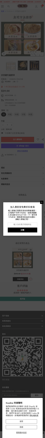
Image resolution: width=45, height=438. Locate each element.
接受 (21, 421)
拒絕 (21, 427)
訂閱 (22, 230)
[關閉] (41, 202)
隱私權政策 (33, 415)
